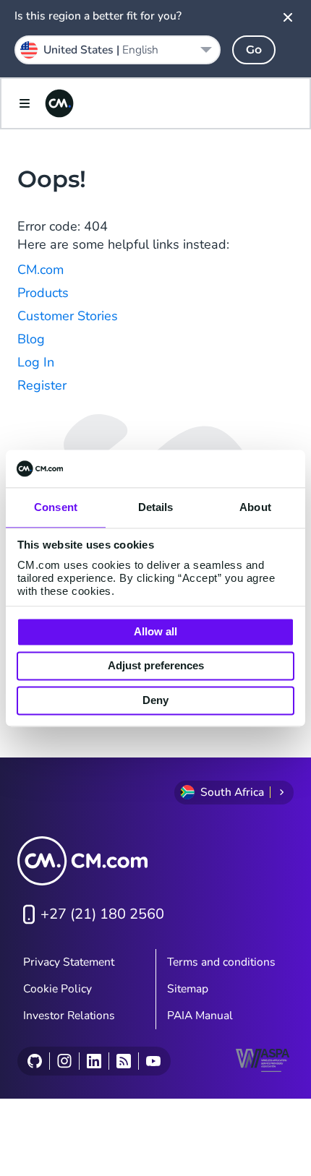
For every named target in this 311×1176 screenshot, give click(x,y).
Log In (35, 362)
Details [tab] (156, 507)
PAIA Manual (200, 1015)
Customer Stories (67, 316)
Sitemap (187, 989)
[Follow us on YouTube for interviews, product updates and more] (153, 1061)
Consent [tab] (55, 507)
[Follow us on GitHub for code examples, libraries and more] (34, 1061)
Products (43, 292)
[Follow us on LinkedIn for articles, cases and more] (93, 1061)
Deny (155, 700)
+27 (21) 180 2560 (102, 914)
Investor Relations (69, 1015)
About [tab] (255, 507)
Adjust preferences (156, 666)
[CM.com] (59, 103)
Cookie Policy (57, 989)
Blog (31, 339)
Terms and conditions (221, 962)
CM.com (40, 269)
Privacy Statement (68, 962)
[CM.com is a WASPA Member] (265, 1061)
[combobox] (117, 49)
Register (42, 385)
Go (254, 49)
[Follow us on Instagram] (64, 1061)
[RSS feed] (123, 1061)
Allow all (155, 631)
